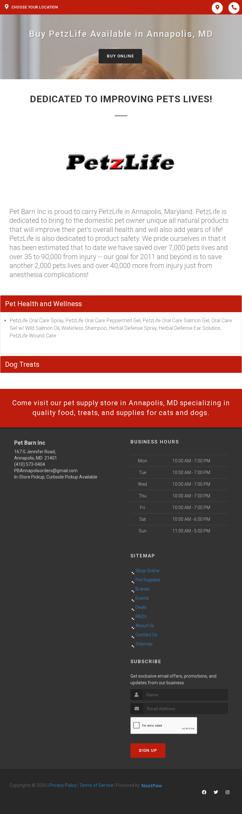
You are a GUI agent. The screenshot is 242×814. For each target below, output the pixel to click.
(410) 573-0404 (29, 464)
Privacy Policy (63, 785)
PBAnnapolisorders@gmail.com (46, 470)
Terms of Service (96, 785)
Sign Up (148, 750)
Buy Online (120, 56)
